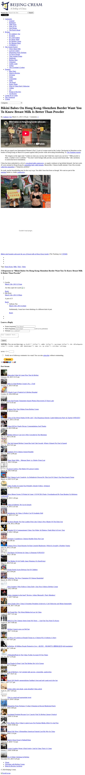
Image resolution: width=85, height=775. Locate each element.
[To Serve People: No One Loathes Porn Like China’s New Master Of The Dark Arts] (4, 522)
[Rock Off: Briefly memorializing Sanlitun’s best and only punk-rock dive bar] (4, 680)
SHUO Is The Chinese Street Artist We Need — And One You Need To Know (33, 621)
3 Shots (7, 99)
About (7, 762)
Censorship (12, 79)
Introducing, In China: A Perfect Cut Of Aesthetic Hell (25, 513)
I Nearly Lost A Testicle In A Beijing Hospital (22, 392)
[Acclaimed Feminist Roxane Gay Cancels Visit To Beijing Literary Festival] (4, 714)
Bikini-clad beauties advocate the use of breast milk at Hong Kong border (25, 254)
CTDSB (64, 254)
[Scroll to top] (5, 773)
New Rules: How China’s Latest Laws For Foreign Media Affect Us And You (32, 723)
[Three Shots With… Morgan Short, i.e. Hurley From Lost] (4, 460)
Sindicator (12, 58)
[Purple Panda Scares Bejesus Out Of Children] (4, 570)
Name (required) (10, 326)
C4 (10, 90)
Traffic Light (13, 64)
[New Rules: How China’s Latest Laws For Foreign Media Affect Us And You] (4, 723)
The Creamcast (10, 97)
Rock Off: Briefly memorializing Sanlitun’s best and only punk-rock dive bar (32, 680)
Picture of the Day (15, 92)
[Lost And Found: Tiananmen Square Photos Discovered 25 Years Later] (4, 401)
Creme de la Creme (11, 95)
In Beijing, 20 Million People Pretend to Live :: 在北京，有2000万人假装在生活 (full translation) (40, 646)
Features (7, 69)
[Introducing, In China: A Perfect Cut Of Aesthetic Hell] (4, 513)
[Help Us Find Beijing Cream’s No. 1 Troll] (4, 384)
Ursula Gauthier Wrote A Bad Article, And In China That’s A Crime (29, 748)
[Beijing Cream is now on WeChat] (4, 629)
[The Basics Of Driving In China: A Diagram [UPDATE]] (4, 552)
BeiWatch (12, 23)
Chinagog (12, 62)
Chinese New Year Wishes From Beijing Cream (23, 409)
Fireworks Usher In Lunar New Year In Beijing (22, 375)
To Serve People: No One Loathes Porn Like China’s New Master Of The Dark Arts (35, 522)
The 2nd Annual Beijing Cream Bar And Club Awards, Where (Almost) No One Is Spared (37, 443)
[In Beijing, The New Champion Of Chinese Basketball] (4, 578)
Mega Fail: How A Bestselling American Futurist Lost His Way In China (31, 731)
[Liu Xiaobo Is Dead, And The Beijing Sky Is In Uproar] (4, 663)
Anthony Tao (7, 117)
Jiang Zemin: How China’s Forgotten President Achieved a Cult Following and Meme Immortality (39, 604)
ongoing (3, 172)
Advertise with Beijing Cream (15, 764)
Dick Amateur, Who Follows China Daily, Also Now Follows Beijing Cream (32, 587)
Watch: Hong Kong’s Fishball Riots (19, 740)
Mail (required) (10, 329)
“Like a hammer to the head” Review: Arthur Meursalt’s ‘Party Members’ (31, 595)
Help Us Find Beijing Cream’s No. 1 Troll (21, 384)
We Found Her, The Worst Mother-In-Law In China (24, 612)
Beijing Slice (13, 60)
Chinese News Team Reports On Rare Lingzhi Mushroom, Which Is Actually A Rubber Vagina (38, 546)
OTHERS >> (13, 45)
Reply (7, 291)
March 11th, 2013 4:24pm (17, 306)
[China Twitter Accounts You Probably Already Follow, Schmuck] (4, 486)
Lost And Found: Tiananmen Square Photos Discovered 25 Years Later (30, 401)
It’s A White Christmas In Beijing (18, 757)
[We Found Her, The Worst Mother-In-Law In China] (4, 612)
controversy (21, 172)
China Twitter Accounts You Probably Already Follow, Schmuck (28, 486)
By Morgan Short (15, 43)
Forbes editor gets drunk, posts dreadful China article (24, 689)
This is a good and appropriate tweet (19, 697)
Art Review (13, 94)
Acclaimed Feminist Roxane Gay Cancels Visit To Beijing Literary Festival (32, 714)
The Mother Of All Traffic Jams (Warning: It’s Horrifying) (26, 561)
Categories (8, 19)
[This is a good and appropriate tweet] (4, 697)
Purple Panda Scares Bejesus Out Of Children (22, 570)
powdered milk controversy (35, 163)
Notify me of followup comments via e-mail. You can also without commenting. (34, 355)
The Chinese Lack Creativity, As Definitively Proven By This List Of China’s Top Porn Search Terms (40, 477)
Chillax (11, 88)
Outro (11, 77)
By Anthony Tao (14, 34)
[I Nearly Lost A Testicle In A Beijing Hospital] (4, 392)
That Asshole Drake (15, 56)
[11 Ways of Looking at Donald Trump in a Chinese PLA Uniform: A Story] (4, 638)
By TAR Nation (14, 37)
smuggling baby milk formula (34, 165)
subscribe (46, 355)
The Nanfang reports (74, 152)
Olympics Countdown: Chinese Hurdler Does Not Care (25, 539)
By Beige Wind (14, 39)
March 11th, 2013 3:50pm (13, 295)
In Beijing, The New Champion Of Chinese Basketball (25, 578)
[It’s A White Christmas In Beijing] (4, 757)
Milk (15, 267)
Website (7, 331)
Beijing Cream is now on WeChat (18, 629)
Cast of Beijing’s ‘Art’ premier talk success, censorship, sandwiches (29, 672)
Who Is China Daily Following (19, 86)
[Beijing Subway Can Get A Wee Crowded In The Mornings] (4, 435)
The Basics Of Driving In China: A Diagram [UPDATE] (25, 552)
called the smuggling (7, 167)
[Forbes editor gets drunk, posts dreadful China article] (4, 689)
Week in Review (14, 73)
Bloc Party (12, 71)
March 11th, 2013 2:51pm (13, 284)
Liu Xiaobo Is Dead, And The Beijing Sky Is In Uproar (25, 663)
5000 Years (12, 24)
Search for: (4, 12)
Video (24, 267)
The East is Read (14, 30)
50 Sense (12, 75)
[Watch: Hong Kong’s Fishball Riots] (4, 740)
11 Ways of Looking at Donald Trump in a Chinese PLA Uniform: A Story (31, 638)
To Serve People (14, 54)
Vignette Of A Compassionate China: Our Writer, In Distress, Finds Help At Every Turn (36, 530)
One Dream (13, 28)
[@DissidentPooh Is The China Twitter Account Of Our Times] (4, 655)
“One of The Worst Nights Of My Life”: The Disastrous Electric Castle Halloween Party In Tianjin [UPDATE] (43, 418)
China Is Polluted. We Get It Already (19, 505)
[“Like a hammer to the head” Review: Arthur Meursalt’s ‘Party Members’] (4, 595)
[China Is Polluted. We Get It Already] (4, 505)
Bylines (7, 32)
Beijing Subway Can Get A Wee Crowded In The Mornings (27, 435)
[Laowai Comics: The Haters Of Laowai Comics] (4, 469)
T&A (19, 267)
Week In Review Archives (13, 766)
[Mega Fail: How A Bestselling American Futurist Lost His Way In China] (4, 731)
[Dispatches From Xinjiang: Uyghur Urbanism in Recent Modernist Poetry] (4, 706)
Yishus (11, 66)
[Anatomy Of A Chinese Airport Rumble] (4, 452)
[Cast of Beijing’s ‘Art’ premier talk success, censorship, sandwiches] (4, 672)
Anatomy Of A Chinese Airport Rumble (20, 452)
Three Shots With (15, 49)
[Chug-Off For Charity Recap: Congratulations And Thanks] (4, 426)
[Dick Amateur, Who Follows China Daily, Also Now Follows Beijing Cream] (4, 587)
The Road (12, 82)
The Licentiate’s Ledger (17, 67)
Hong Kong (9, 267)
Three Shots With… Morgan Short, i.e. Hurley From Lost (26, 460)
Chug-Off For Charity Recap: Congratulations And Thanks (26, 426)
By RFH (12, 36)
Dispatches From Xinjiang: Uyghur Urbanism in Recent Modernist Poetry (31, 706)
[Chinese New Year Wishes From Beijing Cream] (4, 409)
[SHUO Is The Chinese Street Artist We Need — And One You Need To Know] (4, 621)
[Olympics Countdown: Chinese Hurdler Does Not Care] (4, 539)
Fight (11, 80)
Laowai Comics (14, 51)
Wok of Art (12, 26)
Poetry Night (13, 84)
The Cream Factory (11, 47)
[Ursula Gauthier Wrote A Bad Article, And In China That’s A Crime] (4, 748)
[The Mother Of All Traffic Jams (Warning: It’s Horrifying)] (4, 561)
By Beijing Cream (15, 41)
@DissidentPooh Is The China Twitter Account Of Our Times (27, 655)
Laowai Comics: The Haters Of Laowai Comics (23, 469)
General (11, 21)
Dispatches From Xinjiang (17, 52)
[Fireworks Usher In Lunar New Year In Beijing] (4, 375)
